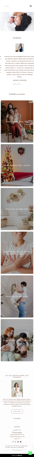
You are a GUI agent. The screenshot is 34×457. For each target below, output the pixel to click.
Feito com (17, 455)
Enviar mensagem (18, 432)
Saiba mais (17, 411)
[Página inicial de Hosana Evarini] (6, 6)
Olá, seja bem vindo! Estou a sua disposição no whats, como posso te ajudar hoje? (16, 446)
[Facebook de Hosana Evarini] (13, 442)
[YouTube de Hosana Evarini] (20, 442)
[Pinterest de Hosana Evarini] (18, 442)
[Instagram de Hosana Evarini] (15, 442)
